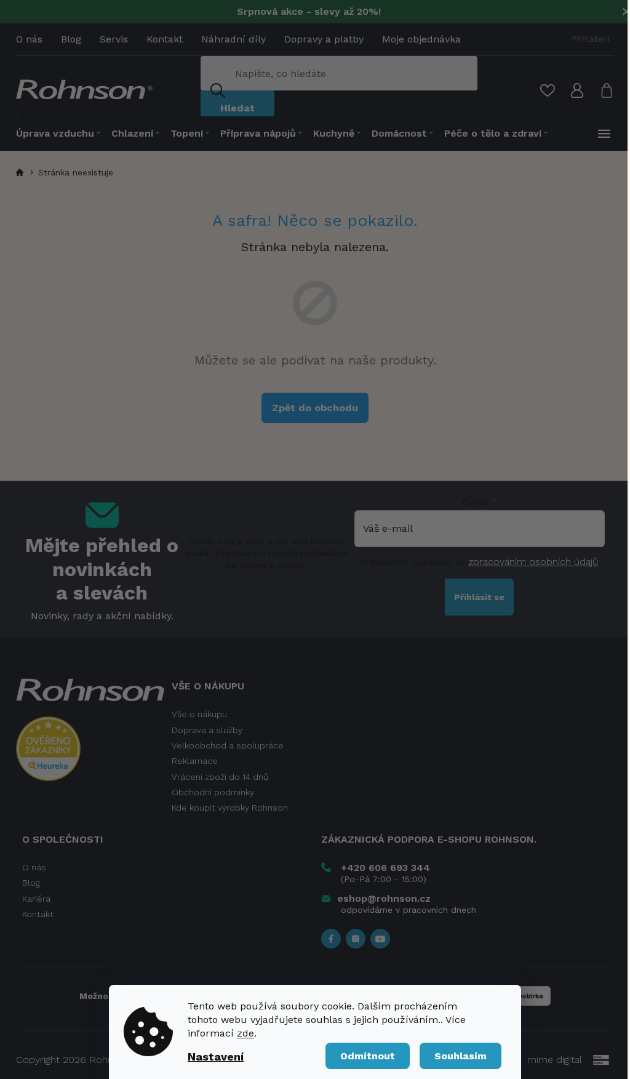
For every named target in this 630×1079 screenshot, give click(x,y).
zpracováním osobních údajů (533, 562)
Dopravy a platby (324, 39)
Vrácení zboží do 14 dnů (220, 777)
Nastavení (216, 1056)
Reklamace (195, 761)
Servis (114, 39)
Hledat (237, 108)
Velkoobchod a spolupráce (228, 745)
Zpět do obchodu (315, 408)
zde (245, 1033)
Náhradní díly (233, 39)
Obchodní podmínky (213, 792)
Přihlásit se (479, 597)
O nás (29, 39)
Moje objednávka (421, 39)
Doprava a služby (207, 730)
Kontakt (164, 39)
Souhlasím (460, 1056)
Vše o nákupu (199, 714)
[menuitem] (61, 133)
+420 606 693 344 (385, 867)
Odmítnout (367, 1056)
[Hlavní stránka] (21, 172)
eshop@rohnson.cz (384, 898)
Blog (71, 39)
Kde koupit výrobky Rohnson (230, 807)
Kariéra (36, 899)
